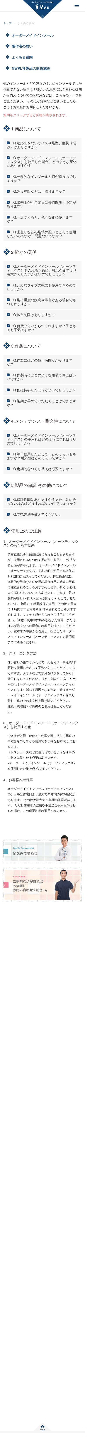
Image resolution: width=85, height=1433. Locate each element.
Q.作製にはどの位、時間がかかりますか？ (40, 362)
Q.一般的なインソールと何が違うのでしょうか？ (41, 178)
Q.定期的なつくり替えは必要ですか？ (43, 468)
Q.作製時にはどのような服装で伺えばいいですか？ (41, 376)
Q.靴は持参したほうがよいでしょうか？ (44, 389)
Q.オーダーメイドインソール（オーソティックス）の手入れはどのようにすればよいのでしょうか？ (41, 439)
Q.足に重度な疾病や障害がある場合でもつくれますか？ (41, 301)
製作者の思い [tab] (22, 46)
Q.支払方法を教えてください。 (37, 514)
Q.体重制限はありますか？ (34, 314)
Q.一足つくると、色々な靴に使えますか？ (40, 219)
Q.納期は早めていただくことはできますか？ (41, 402)
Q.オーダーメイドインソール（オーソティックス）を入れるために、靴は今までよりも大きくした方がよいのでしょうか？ (41, 270)
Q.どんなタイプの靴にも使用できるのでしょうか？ (41, 287)
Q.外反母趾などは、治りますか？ (39, 191)
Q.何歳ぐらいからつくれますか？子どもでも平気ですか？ (41, 327)
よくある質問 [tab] (22, 57)
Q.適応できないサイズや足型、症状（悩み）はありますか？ (41, 144)
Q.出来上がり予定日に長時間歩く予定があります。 (41, 204)
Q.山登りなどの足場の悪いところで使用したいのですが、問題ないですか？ (41, 233)
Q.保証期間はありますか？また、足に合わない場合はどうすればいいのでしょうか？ (41, 501)
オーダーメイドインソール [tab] (33, 35)
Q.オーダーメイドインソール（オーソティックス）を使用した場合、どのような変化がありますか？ (41, 161)
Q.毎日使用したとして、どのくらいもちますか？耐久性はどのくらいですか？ (41, 455)
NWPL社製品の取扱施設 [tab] (31, 68)
